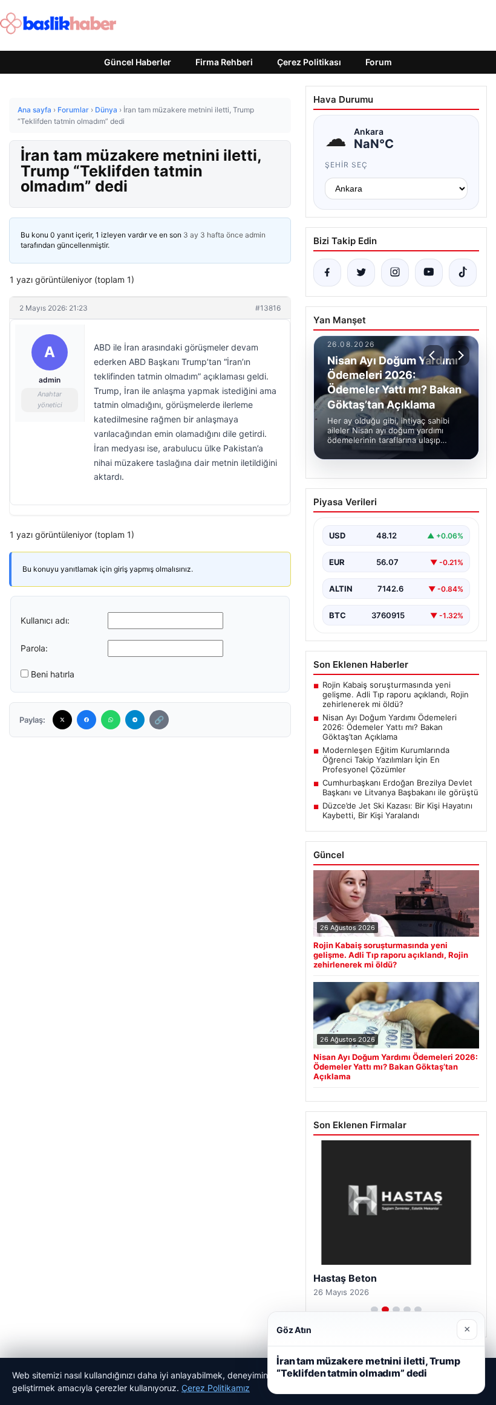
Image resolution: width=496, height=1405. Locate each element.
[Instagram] (395, 272)
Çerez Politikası (309, 62)
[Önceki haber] (433, 355)
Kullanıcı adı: (45, 620)
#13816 (268, 307)
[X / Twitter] (361, 272)
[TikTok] (463, 272)
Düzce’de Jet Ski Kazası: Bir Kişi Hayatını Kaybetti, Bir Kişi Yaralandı (397, 810)
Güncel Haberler (137, 62)
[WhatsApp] (110, 719)
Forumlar (73, 109)
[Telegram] (135, 719)
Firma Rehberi (224, 62)
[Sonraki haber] (459, 355)
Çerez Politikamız (215, 1388)
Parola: (34, 648)
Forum (378, 62)
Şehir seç (346, 164)
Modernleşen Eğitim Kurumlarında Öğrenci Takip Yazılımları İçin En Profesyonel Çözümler (385, 759)
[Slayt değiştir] (374, 1309)
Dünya (106, 109)
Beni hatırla (52, 674)
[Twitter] (62, 719)
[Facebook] (86, 719)
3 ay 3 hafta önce (213, 234)
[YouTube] (429, 272)
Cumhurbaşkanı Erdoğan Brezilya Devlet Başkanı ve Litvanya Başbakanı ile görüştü (400, 787)
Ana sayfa (34, 109)
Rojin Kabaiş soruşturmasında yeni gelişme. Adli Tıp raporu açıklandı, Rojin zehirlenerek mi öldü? (395, 694)
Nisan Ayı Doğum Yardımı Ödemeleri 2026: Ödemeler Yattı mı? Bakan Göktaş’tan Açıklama (389, 726)
